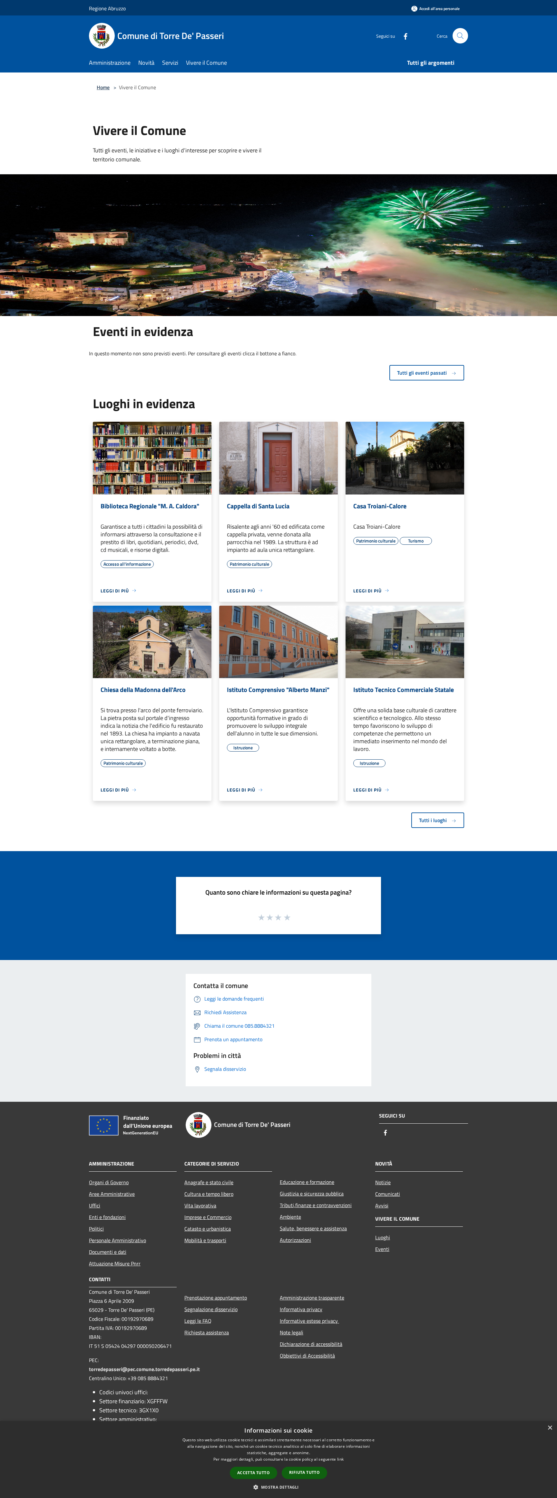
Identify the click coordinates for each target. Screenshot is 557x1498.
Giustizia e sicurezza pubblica (312, 1193)
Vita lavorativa (200, 1205)
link (340, 1459)
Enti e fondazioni (107, 1217)
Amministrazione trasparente (312, 1297)
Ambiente (290, 1217)
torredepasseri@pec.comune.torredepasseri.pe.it (144, 1369)
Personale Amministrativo (117, 1240)
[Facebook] (402, 35)
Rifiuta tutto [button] (304, 1472)
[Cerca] (460, 35)
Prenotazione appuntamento (215, 1297)
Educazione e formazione (307, 1182)
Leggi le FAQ (197, 1321)
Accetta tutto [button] (253, 1472)
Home (103, 87)
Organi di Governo (109, 1182)
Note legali (291, 1332)
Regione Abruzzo (107, 8)
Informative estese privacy (309, 1321)
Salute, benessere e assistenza (313, 1228)
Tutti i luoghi (433, 820)
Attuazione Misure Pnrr (115, 1263)
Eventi (382, 1249)
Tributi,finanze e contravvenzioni (316, 1205)
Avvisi (381, 1205)
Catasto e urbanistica (207, 1229)
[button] (278, 1487)
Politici (96, 1229)
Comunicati (387, 1194)
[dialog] (278, 1459)
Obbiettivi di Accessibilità (307, 1355)
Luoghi (382, 1237)
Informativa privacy (301, 1309)
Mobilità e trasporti (205, 1240)
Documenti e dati (107, 1252)
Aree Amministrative (112, 1194)
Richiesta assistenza (206, 1332)
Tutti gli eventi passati (422, 373)
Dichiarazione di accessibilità (311, 1344)
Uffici (94, 1205)
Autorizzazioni (295, 1240)
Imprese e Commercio (207, 1217)
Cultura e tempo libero (208, 1194)
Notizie (383, 1182)
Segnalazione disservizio (211, 1309)
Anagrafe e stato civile (208, 1182)
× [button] (549, 1428)
